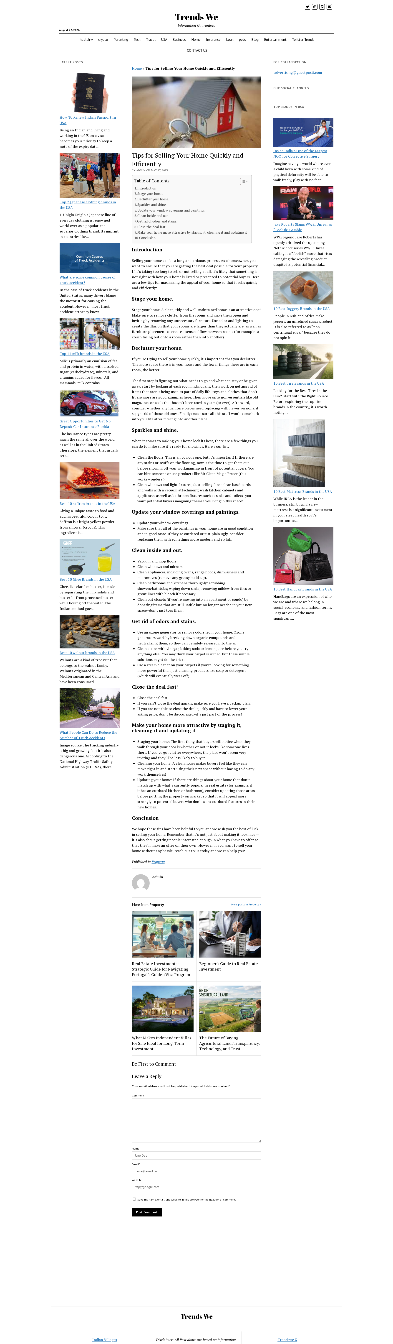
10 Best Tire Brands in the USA (298, 383)
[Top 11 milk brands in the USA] (90, 334)
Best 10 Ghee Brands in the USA (86, 579)
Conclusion (147, 238)
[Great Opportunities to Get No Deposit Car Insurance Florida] (90, 403)
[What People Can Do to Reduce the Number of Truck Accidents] (90, 709)
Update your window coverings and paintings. (171, 210)
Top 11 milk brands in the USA (85, 353)
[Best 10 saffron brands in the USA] (90, 481)
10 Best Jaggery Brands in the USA (301, 308)
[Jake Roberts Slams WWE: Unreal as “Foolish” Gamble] (303, 203)
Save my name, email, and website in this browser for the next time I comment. (186, 1199)
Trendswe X (287, 1339)
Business (179, 39)
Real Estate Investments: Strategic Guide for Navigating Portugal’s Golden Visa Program (161, 969)
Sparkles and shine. (151, 204)
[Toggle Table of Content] (242, 181)
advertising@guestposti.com (298, 72)
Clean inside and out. (153, 216)
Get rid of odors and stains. (157, 221)
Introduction (146, 188)
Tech (137, 39)
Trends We (196, 17)
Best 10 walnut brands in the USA (87, 652)
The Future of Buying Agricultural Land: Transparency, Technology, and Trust (229, 1043)
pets (242, 39)
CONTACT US (197, 50)
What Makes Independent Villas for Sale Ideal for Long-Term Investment (161, 1043)
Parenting (120, 39)
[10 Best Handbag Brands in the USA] (303, 556)
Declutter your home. (153, 199)
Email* (136, 1164)
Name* (136, 1148)
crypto (103, 39)
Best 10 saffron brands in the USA (87, 503)
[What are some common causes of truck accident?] (90, 258)
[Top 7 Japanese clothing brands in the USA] (90, 176)
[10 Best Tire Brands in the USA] (303, 362)
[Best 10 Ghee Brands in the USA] (90, 558)
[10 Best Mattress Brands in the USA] (299, 453)
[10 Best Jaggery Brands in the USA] (303, 288)
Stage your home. (150, 194)
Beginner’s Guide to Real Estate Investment (228, 966)
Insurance (213, 39)
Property (158, 861)
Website (137, 1180)
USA (164, 39)
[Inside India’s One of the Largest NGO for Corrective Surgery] (303, 133)
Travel (151, 39)
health (85, 39)
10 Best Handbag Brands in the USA (302, 589)
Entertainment (275, 39)
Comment (138, 1095)
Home (196, 39)
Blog (255, 39)
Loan (230, 39)
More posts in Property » (246, 904)
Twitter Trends (303, 39)
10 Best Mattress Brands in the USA (302, 491)
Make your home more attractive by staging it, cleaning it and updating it (192, 232)
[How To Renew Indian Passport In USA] (90, 94)
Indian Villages (104, 1339)
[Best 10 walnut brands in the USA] (90, 632)
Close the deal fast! (151, 227)
